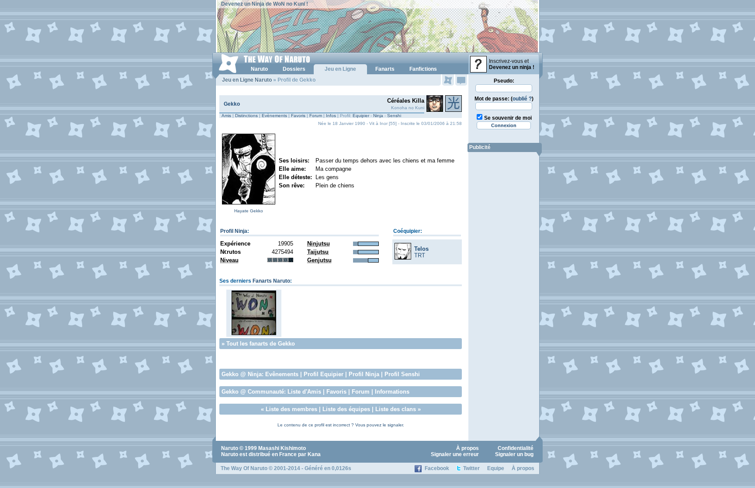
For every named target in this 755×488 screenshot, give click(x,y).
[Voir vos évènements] (448, 80)
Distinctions (246, 115)
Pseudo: (504, 81)
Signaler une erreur (455, 454)
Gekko (232, 104)
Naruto (229, 448)
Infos (331, 115)
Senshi (394, 115)
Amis (226, 115)
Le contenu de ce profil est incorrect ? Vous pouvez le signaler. (340, 424)
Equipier (361, 115)
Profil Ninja (233, 231)
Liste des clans (395, 409)
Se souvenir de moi (508, 118)
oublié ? (522, 99)
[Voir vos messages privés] (461, 80)
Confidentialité (515, 448)
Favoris (298, 115)
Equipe (495, 468)
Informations (392, 391)
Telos (421, 249)
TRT (419, 255)
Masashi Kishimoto (282, 448)
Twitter (471, 468)
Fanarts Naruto (271, 281)
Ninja (378, 115)
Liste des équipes (346, 409)
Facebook (437, 468)
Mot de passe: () (503, 99)
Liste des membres (291, 409)
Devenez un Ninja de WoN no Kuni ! (264, 4)
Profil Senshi (402, 374)
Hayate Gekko (248, 210)
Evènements (274, 115)
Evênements (281, 374)
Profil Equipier (323, 374)
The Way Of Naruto (244, 468)
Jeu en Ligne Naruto (247, 80)
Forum (315, 115)
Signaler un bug (514, 454)
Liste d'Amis (304, 391)
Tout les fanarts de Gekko (260, 343)
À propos (467, 448)
